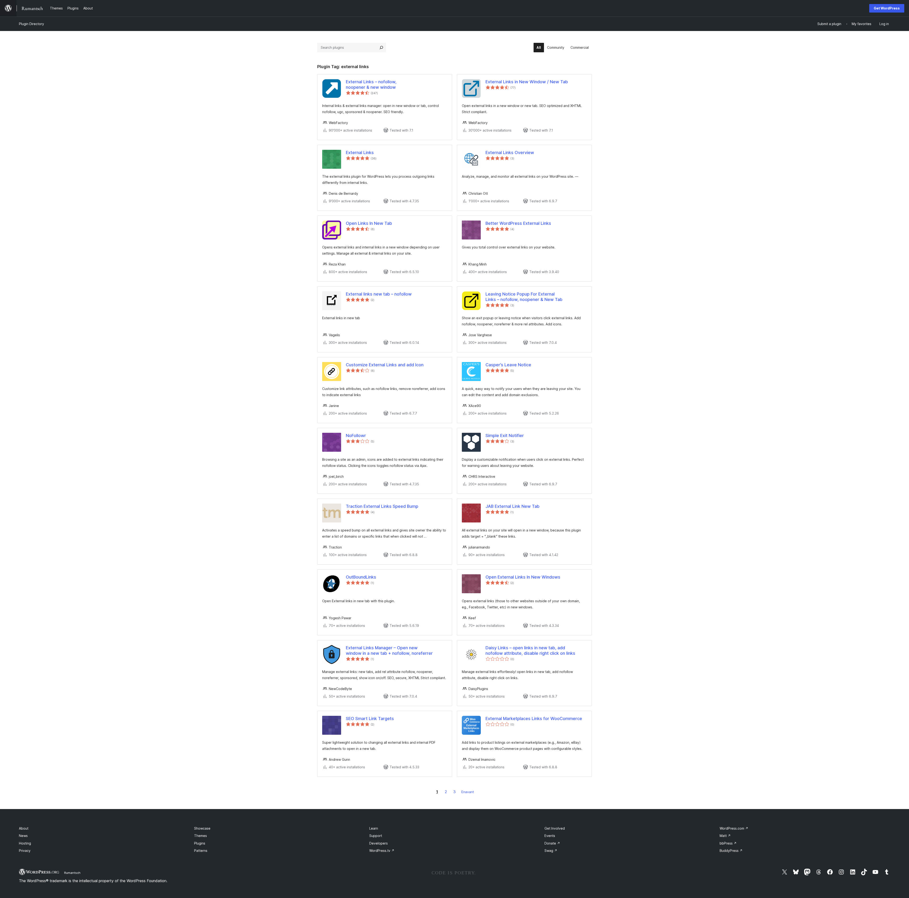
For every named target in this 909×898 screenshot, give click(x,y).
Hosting (25, 843)
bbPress (728, 843)
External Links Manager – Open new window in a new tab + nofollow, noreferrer (389, 650)
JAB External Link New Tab (512, 506)
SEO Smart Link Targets (370, 718)
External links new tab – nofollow (379, 294)
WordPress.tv (381, 851)
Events (549, 836)
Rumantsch (72, 873)
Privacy (25, 851)
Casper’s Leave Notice (508, 364)
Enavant (467, 792)
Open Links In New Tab (369, 223)
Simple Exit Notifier (505, 435)
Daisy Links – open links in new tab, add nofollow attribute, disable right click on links (530, 650)
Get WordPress (887, 8)
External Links (360, 152)
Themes (200, 836)
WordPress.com (734, 828)
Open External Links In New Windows (523, 577)
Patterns (200, 851)
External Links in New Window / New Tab (527, 81)
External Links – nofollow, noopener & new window (371, 84)
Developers (378, 843)
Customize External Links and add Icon (384, 364)
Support (375, 836)
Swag (550, 851)
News (23, 836)
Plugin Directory (31, 24)
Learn (373, 828)
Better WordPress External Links (518, 223)
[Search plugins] (381, 47)
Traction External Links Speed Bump (382, 506)
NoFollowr (356, 435)
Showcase (202, 828)
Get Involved (554, 828)
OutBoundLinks (361, 577)
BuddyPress (731, 851)
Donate (552, 843)
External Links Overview (510, 152)
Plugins (199, 843)
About (23, 828)
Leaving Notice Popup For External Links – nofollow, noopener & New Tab (524, 297)
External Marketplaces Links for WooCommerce (534, 718)
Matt (725, 836)
